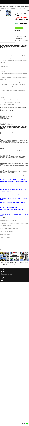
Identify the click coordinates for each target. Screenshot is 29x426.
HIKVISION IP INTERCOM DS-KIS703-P (16, 198)
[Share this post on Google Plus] (23, 40)
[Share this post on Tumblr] (20, 40)
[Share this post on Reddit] (18, 40)
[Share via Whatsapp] (26, 40)
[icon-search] (27, 2)
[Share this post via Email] (27, 40)
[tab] (2, 43)
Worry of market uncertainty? (20, 38)
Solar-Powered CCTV (21, 36)
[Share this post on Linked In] (19, 40)
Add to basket (17, 30)
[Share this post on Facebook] (15, 40)
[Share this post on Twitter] (16, 40)
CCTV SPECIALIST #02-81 (17, 214)
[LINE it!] (25, 40)
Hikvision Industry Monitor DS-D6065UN (5, 207)
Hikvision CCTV (18, 36)
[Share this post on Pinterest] (22, 40)
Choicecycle (8, 214)
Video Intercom (24, 36)
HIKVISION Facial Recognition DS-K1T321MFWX (6, 194)
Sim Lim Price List (16, 38)
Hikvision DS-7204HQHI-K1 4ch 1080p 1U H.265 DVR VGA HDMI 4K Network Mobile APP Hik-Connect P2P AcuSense (24, 262)
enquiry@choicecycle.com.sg (5, 274)
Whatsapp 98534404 (25, 214)
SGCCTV (6, 214)
